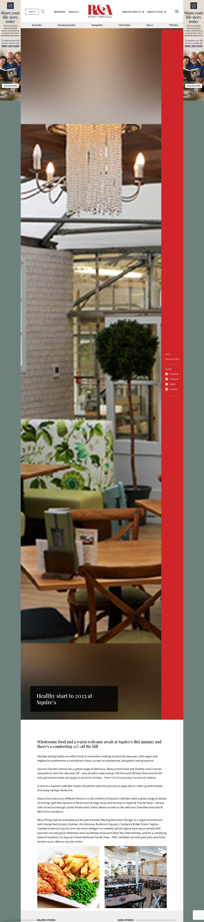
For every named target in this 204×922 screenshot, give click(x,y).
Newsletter (60, 11)
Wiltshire (173, 25)
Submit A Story (155, 11)
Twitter (173, 384)
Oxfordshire (124, 25)
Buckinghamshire (67, 25)
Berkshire (37, 25)
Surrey (149, 25)
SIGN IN (32, 12)
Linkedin (174, 389)
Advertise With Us (131, 11)
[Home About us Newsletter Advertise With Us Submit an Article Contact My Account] (176, 11)
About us (73, 11)
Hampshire (97, 25)
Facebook (174, 374)
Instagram (174, 379)
